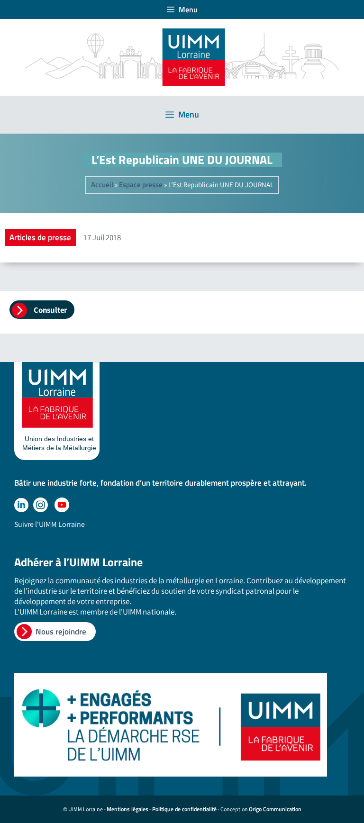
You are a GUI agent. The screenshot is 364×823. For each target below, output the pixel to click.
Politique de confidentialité (184, 809)
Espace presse (141, 184)
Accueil (102, 184)
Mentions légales (127, 809)
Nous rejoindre (61, 631)
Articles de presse (40, 237)
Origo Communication (275, 809)
